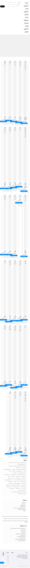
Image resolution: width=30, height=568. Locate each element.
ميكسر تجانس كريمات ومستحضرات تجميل (22, 490)
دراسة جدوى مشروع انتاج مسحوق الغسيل (20, 539)
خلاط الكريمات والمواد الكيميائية (19, 471)
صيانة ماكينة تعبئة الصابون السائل (13, 474)
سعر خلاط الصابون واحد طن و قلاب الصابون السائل (21, 474)
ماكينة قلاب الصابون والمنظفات (9, 486)
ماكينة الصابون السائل (24, 483)
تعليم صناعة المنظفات (24, 467)
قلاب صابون (18, 481)
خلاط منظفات (10, 471)
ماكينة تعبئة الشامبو (10, 483)
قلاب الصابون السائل (24, 478)
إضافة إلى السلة (23, 123)
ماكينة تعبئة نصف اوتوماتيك (23, 486)
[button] (2, 2)
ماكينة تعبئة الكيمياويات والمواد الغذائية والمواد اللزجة (15, 485)
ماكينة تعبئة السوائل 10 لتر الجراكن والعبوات (17, 483)
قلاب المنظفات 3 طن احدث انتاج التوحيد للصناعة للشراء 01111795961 (20, 479)
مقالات (24, 510)
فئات (12, 555)
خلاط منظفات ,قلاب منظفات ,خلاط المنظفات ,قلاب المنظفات (17, 528)
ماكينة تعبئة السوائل (22, 506)
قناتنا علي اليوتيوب (23, 531)
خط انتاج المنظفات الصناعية (18, 467)
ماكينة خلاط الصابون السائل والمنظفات (16, 486)
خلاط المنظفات (14, 471)
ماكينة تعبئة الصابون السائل (23, 485)
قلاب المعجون (13, 478)
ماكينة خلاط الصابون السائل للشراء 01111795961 (19, 508)
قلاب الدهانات (13, 476)
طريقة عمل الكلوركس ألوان (23, 476)
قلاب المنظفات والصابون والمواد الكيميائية (8, 479)
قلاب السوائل (9, 476)
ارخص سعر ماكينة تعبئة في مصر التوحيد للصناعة (22, 464)
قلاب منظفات (15, 481)
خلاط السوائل (23, 502)
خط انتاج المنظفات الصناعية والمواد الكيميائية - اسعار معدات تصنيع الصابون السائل (19, 469)
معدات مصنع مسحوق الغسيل (18, 488)
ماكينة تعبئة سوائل (7, 485)
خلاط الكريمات (24, 471)
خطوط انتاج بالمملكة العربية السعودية (7, 469)
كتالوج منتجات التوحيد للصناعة (10, 481)
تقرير (8, 562)
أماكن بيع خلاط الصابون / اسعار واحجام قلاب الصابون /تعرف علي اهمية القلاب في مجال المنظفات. (17, 462)
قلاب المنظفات (9, 478)
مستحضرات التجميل (24, 488)
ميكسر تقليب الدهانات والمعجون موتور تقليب (22, 493)
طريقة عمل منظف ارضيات (17, 476)
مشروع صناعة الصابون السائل (21, 509)
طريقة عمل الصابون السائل (6, 474)
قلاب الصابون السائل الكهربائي (18, 478)
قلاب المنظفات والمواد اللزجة (23, 481)
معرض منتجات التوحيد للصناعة (12, 488)
